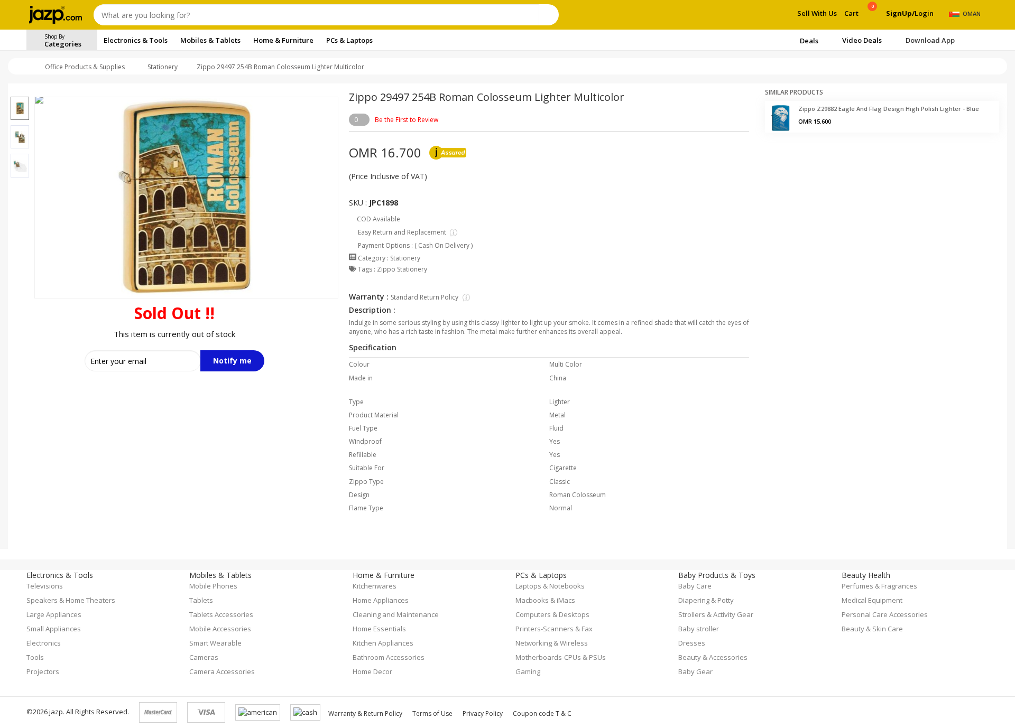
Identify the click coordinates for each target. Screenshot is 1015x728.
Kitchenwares (374, 586)
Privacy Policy (483, 713)
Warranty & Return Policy (365, 713)
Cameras (203, 657)
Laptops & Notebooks (550, 586)
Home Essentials (379, 628)
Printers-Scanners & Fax (554, 628)
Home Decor (372, 671)
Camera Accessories (222, 671)
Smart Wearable (215, 643)
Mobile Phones (213, 586)
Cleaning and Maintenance (396, 614)
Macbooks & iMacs (545, 600)
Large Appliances (53, 614)
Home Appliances (381, 600)
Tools (35, 657)
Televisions (44, 586)
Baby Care (695, 586)
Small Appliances (53, 628)
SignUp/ (900, 13)
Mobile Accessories (220, 628)
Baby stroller (698, 628)
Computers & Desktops (552, 614)
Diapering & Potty (706, 600)
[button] (20, 90)
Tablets (201, 600)
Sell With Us (817, 13)
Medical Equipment (872, 600)
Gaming (527, 671)
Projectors (42, 671)
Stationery (162, 66)
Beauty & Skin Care (872, 628)
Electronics (43, 643)
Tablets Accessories (221, 614)
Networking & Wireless (551, 643)
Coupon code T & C (542, 713)
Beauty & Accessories (713, 657)
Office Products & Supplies (85, 66)
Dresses (691, 643)
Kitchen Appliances (383, 643)
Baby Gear (695, 671)
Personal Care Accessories (885, 614)
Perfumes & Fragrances (879, 586)
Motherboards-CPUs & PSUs (560, 657)
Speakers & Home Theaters (70, 600)
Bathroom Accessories (389, 657)
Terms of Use (432, 713)
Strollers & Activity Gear (715, 614)
